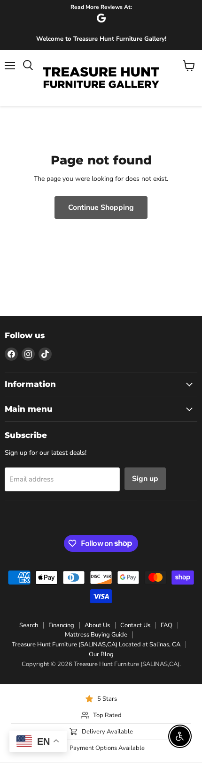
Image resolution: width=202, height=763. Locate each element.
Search (28, 625)
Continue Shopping (101, 207)
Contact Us (135, 625)
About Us (97, 625)
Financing (61, 625)
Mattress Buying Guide (96, 634)
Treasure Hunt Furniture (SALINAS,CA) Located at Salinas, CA (96, 644)
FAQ (166, 625)
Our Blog (101, 654)
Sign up (145, 479)
